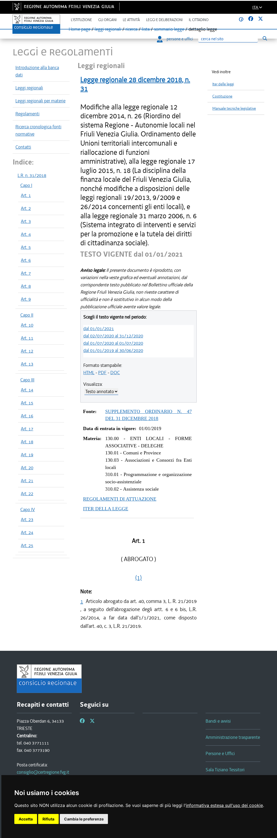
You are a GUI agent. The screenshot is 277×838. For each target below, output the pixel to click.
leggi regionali (108, 29)
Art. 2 (26, 208)
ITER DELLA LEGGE (105, 508)
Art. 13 (27, 364)
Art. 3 (26, 221)
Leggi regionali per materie (40, 101)
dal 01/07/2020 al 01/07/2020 (113, 343)
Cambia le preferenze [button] (84, 819)
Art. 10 (27, 325)
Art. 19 (27, 455)
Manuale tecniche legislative (234, 108)
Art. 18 (27, 442)
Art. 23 (27, 519)
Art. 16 (27, 416)
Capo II (26, 315)
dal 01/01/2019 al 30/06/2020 (113, 350)
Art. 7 (26, 273)
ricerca (131, 29)
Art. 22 (27, 494)
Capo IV (27, 509)
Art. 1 (26, 195)
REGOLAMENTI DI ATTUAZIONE (119, 499)
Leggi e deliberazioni (164, 20)
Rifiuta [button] (48, 819)
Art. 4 (26, 234)
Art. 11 (27, 338)
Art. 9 (26, 299)
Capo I (26, 185)
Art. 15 (27, 403)
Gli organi (107, 20)
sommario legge (169, 29)
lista (146, 29)
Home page (79, 29)
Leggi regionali (29, 88)
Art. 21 (27, 481)
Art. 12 (27, 351)
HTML (88, 373)
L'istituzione (81, 20)
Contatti (23, 147)
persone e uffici (180, 39)
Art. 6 (26, 260)
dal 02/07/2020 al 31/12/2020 (113, 336)
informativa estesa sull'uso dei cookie (224, 805)
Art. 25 (27, 545)
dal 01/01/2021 (98, 328)
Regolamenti (27, 114)
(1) (138, 577)
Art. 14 (27, 390)
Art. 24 (27, 532)
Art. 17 (27, 429)
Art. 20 (27, 468)
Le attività (131, 20)
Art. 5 (26, 247)
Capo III (27, 380)
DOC (115, 373)
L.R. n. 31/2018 (32, 175)
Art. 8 (26, 286)
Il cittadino (199, 20)
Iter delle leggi (223, 84)
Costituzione (222, 96)
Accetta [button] (26, 819)
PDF (102, 373)
